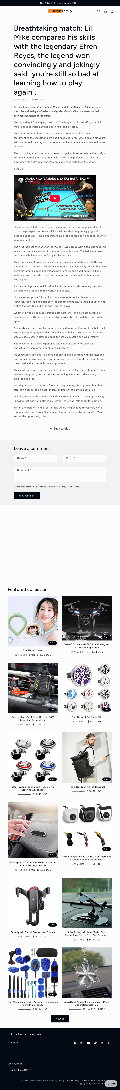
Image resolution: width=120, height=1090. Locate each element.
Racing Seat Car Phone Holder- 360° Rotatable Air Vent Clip (33, 718)
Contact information (103, 1084)
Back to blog (62, 428)
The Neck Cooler (33, 650)
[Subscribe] (59, 1042)
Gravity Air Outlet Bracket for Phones (33, 932)
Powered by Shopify (55, 1081)
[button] (6, 11)
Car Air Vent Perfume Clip (87, 717)
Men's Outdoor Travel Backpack (87, 787)
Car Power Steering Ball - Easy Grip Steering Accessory (33, 788)
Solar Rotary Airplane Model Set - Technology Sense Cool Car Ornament (87, 934)
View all (60, 1018)
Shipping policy (84, 1084)
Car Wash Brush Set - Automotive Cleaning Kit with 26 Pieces (33, 1003)
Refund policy (73, 1081)
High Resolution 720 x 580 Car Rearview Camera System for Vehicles (87, 858)
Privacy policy (88, 1081)
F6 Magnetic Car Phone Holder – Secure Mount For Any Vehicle (32, 864)
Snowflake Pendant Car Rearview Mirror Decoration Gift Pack (87, 1003)
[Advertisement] (60, 550)
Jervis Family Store (37, 1081)
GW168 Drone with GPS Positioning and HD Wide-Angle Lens (87, 646)
